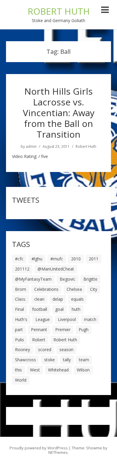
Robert (38, 339)
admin (31, 147)
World (20, 380)
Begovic (67, 279)
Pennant (39, 329)
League (42, 319)
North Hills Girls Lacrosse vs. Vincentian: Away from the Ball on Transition (58, 112)
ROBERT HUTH (59, 11)
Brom (20, 289)
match (90, 319)
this (18, 370)
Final (19, 309)
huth (76, 309)
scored (44, 349)
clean (39, 299)
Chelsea (74, 289)
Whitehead (58, 370)
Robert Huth (86, 147)
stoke (49, 359)
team (84, 359)
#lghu (37, 259)
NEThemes (58, 452)
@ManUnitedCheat (56, 269)
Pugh (83, 329)
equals (77, 299)
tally (67, 359)
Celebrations (46, 289)
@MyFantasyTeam (33, 279)
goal (59, 309)
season (66, 349)
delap (57, 299)
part (19, 329)
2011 (93, 259)
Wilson (83, 370)
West (35, 370)
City (93, 289)
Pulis (19, 339)
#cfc (19, 259)
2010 (76, 259)
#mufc (56, 259)
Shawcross (25, 359)
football (39, 309)
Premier (62, 329)
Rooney (22, 349)
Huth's (21, 319)
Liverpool (67, 319)
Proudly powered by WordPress (39, 448)
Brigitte (90, 279)
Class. (20, 299)
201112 (22, 269)
